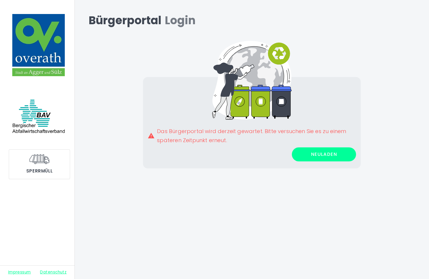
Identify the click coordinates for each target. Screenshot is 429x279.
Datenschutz (53, 272)
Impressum (19, 272)
